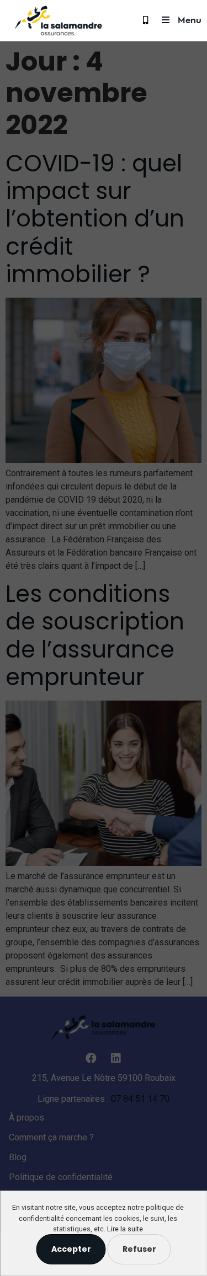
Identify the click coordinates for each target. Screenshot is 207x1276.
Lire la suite (125, 1229)
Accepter (71, 1249)
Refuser (139, 1249)
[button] (147, 19)
